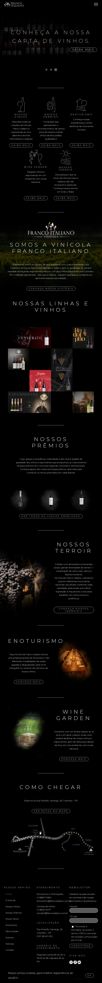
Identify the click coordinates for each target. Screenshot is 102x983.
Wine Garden (12, 931)
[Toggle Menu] (96, 4)
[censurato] (29, 328)
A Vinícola (10, 900)
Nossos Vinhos (13, 906)
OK (89, 975)
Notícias (10, 944)
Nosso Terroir (12, 919)
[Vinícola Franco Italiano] (83, 328)
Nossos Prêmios (14, 913)
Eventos (10, 937)
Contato (10, 950)
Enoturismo (11, 925)
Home (9, 894)
